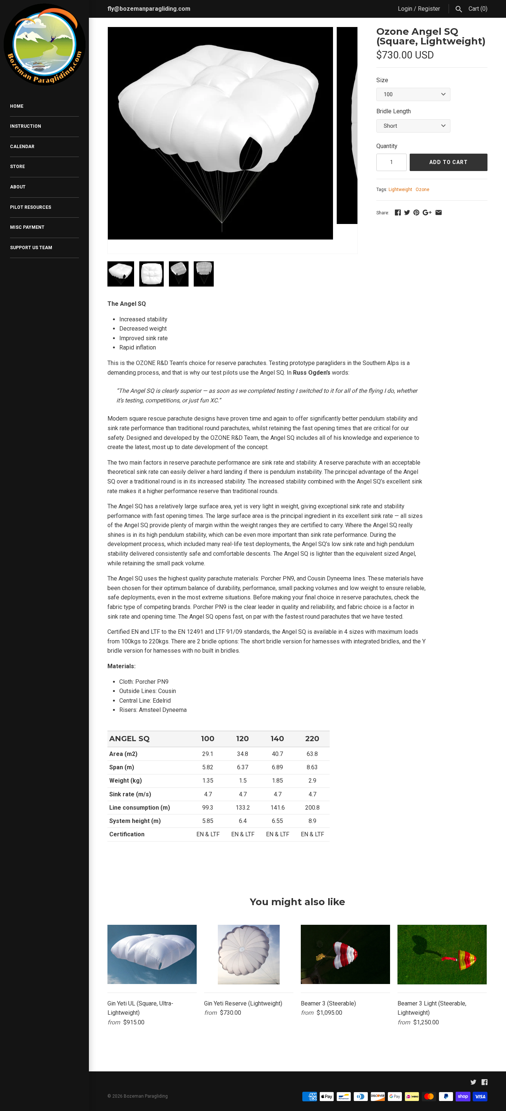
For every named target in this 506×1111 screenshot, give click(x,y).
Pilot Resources (30, 207)
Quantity (386, 146)
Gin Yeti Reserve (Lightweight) (243, 1003)
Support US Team (31, 247)
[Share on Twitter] (407, 212)
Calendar (22, 146)
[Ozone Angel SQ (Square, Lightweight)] (220, 31)
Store (17, 166)
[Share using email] (438, 212)
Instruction (25, 126)
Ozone (422, 189)
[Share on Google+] (427, 212)
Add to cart (448, 162)
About (18, 187)
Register (429, 8)
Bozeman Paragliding (146, 1096)
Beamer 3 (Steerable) (328, 1003)
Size (382, 80)
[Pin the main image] (416, 212)
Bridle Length (393, 111)
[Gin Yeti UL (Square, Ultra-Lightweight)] (152, 954)
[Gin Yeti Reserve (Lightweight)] (248, 954)
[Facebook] (484, 1083)
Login (405, 8)
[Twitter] (473, 1083)
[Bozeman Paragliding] (44, 44)
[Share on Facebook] (398, 212)
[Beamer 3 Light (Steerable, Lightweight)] (442, 954)
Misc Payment (27, 227)
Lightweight (400, 189)
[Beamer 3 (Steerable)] (345, 954)
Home (16, 106)
